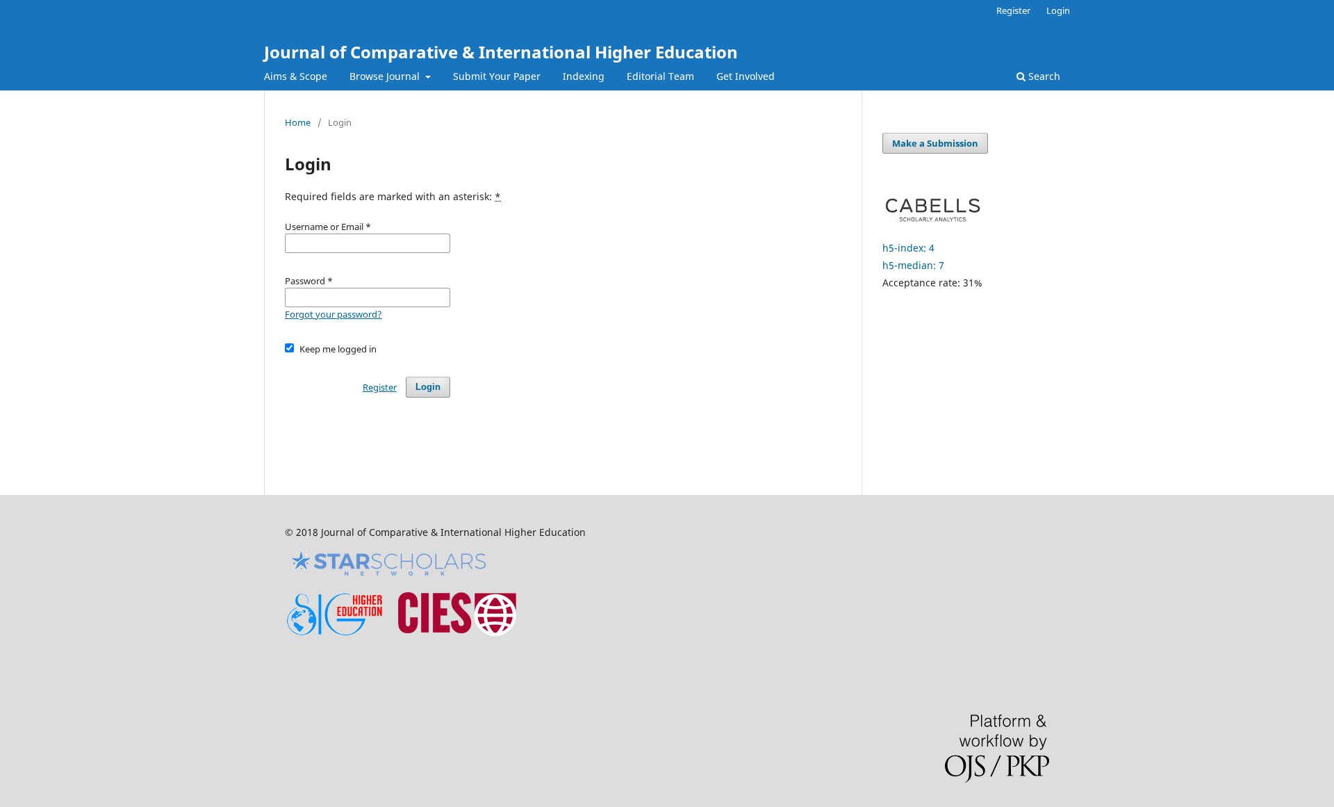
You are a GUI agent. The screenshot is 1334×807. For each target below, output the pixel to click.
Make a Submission (935, 143)
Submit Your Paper (497, 76)
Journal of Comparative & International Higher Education (501, 51)
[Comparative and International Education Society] (457, 632)
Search (1043, 76)
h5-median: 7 (913, 265)
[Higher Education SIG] (334, 632)
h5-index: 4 (908, 247)
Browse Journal (385, 76)
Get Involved (745, 76)
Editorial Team (660, 76)
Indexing (583, 76)
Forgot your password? (333, 314)
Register (1013, 10)
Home (298, 122)
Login (1058, 10)
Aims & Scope (295, 76)
